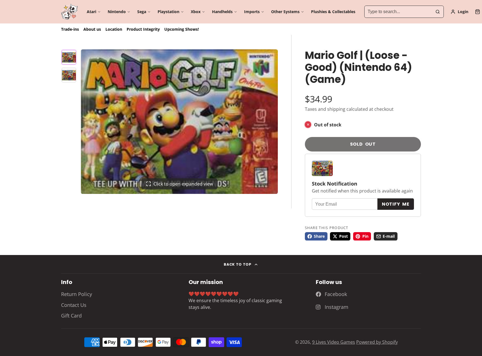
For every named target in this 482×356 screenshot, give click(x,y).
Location (113, 29)
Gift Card (71, 315)
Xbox (196, 11)
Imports (252, 11)
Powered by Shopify (377, 342)
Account (459, 11)
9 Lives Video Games (333, 342)
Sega (141, 11)
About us (92, 29)
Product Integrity (143, 29)
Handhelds (222, 11)
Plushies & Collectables (333, 11)
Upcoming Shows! (181, 29)
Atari (91, 11)
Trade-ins (70, 29)
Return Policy (76, 294)
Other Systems (285, 11)
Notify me (395, 204)
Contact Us (73, 305)
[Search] (438, 12)
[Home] (69, 12)
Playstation (168, 11)
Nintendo (117, 11)
